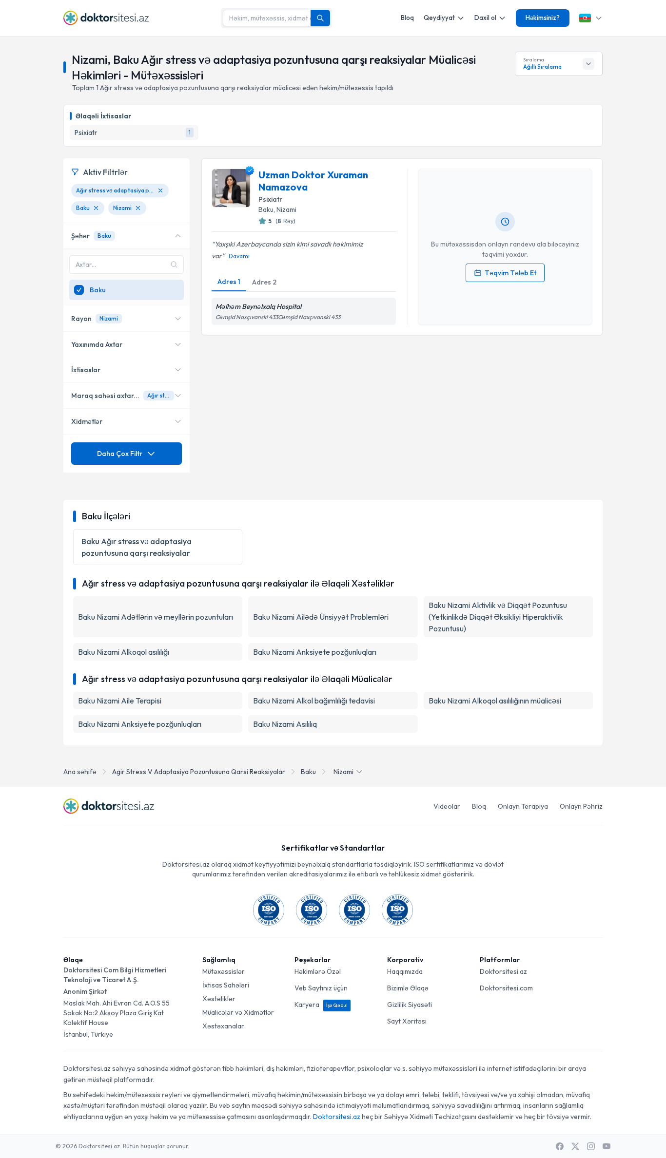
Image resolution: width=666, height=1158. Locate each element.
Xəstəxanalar (223, 1026)
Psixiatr (270, 199)
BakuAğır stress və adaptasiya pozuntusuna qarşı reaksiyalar (136, 547)
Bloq (407, 17)
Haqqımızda (405, 971)
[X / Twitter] (575, 1146)
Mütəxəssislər (223, 971)
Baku (308, 771)
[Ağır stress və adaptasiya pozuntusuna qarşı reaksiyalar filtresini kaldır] (160, 190)
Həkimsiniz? (543, 17)
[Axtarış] (320, 18)
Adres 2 (264, 282)
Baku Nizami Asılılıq (285, 724)
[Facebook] (560, 1146)
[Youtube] (606, 1146)
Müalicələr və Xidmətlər (238, 1012)
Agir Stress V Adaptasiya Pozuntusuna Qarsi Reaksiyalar (198, 771)
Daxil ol (485, 17)
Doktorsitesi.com (506, 988)
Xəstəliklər (218, 998)
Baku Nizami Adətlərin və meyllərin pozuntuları (155, 617)
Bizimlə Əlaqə (408, 988)
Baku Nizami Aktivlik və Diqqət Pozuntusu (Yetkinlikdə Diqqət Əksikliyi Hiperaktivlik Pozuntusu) (498, 616)
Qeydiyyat (439, 17)
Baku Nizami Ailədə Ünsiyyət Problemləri (321, 617)
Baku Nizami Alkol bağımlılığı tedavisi (314, 700)
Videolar (446, 806)
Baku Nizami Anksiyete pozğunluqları (314, 652)
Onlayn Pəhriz (581, 806)
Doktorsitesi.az (503, 971)
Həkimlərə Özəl (317, 971)
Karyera (321, 1004)
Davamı (239, 256)
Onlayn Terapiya (523, 806)
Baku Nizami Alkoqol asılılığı (123, 652)
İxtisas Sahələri (225, 985)
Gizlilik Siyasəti (409, 1004)
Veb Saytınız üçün (321, 988)
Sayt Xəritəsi (407, 1021)
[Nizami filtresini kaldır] (138, 208)
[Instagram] (591, 1146)
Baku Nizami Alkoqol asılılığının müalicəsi (495, 700)
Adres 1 (228, 281)
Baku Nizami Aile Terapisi (119, 700)
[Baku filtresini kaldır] (96, 208)
